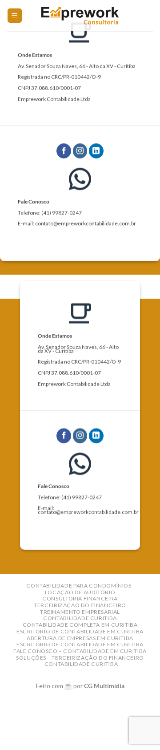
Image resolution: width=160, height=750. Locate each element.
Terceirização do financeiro (80, 605)
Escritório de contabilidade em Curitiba (80, 631)
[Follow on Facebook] (63, 150)
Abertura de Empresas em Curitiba (80, 638)
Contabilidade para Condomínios (78, 585)
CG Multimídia (104, 685)
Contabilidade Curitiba (79, 618)
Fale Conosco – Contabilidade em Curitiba (79, 651)
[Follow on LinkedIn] (96, 150)
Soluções (31, 657)
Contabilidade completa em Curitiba (80, 624)
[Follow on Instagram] (80, 150)
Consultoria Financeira (79, 598)
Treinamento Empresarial (80, 611)
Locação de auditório (80, 592)
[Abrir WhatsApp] (137, 727)
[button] (15, 15)
